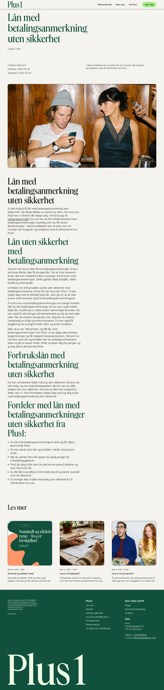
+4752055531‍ (140, 635)
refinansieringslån (18, 219)
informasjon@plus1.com (144, 638)
